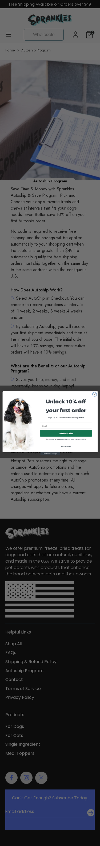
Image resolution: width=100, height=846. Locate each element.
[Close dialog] (94, 394)
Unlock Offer (66, 433)
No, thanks (66, 446)
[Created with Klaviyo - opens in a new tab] (50, 453)
